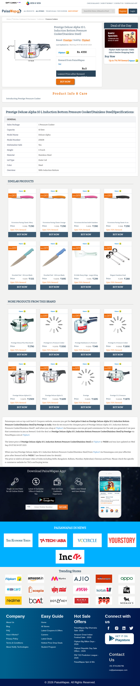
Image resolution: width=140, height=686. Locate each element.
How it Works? (12, 635)
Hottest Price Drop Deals (51, 643)
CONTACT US (119, 3)
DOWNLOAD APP (131, 3)
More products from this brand (32, 301)
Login (132, 11)
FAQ (8, 630)
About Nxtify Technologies (17, 647)
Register (123, 11)
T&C (59, 64)
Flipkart (86, 40)
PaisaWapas (61, 682)
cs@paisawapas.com (118, 670)
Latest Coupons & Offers (51, 630)
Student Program (48, 647)
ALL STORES (40, 11)
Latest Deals (46, 639)
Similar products (21, 181)
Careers (44, 635)
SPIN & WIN (35, 3)
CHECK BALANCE (93, 3)
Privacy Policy (12, 639)
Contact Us (116, 657)
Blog (8, 626)
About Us (10, 622)
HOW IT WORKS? (107, 3)
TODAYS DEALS (51, 11)
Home (43, 622)
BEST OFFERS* (73, 11)
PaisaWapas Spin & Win (84, 662)
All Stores (45, 626)
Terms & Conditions (14, 643)
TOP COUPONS (62, 11)
